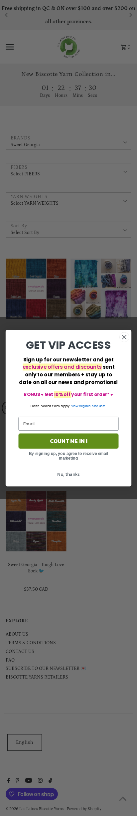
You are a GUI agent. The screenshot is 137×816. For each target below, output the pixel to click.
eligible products (92, 405)
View (74, 405)
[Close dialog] (124, 337)
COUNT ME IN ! (68, 441)
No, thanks (68, 474)
